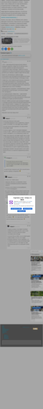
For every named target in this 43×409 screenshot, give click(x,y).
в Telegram (19, 202)
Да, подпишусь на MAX (16, 208)
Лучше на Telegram (27, 208)
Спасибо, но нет (21, 211)
